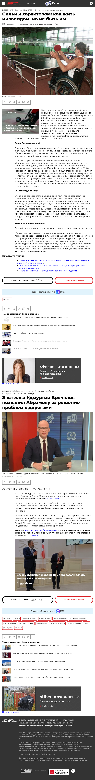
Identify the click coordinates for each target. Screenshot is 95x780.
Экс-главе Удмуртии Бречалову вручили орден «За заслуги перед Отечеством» (43, 669)
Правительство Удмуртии (12, 476)
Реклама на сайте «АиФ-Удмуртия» (60, 723)
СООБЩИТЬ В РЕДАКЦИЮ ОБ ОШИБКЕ (58, 726)
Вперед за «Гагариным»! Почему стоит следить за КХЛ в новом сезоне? (40, 341)
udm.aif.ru (30, 530)
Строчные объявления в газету (31, 726)
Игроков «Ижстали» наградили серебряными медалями (49, 271)
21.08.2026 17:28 (8, 391)
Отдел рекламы (69, 720)
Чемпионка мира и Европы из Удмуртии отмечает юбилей (35, 349)
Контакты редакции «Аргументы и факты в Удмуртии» (40, 720)
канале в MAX (52, 499)
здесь (35, 535)
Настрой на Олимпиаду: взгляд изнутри (28, 333)
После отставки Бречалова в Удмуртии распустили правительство (39, 661)
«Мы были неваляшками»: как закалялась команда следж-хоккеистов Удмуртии (44, 325)
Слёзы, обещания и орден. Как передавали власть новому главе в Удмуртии (51, 576)
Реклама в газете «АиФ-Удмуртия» (32, 723)
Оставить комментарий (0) (74, 280)
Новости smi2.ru (10, 384)
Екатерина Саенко (14, 96)
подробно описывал (47, 530)
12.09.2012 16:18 (7, 10)
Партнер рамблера (40, 770)
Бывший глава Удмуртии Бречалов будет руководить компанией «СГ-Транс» (42, 653)
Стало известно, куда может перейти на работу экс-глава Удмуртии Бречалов (43, 677)
